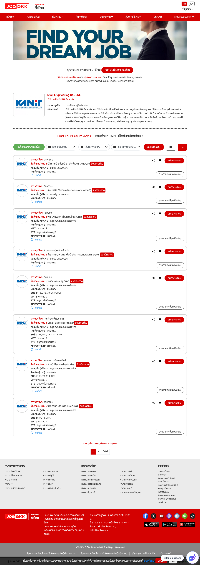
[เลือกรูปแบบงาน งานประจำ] (61, 147)
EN (191, 4)
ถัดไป (105, 452)
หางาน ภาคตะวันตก (128, 479)
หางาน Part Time (12, 471)
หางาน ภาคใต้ (126, 471)
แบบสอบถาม (163, 492)
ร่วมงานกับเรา (164, 471)
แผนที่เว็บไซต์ (163, 481)
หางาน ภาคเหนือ (88, 475)
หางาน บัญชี (48, 475)
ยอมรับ (161, 561)
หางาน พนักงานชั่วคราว (15, 488)
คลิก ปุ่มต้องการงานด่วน (117, 70)
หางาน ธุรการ (49, 479)
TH (184, 4)
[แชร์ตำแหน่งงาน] (153, 161)
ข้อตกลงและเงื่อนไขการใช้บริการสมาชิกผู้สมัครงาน (103, 553)
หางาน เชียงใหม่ (126, 484)
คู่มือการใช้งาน (132, 17)
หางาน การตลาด (50, 471)
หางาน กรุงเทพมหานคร (91, 484)
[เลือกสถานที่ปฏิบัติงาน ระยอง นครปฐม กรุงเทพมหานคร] (126, 147)
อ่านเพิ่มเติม (149, 560)
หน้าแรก (10, 17)
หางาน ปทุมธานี (88, 492)
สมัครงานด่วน (174, 161)
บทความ (158, 17)
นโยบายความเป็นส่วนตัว (143, 553)
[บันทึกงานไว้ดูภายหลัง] (160, 161)
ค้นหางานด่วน (33, 17)
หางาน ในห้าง (48, 484)
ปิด (173, 561)
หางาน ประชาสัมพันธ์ (52, 488)
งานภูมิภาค (105, 17)
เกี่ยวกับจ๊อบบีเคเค (183, 17)
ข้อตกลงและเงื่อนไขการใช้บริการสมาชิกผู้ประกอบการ (51, 553)
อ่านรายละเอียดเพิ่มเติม (170, 174)
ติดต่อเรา (162, 474)
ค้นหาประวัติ (81, 17)
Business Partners (166, 495)
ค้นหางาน (57, 17)
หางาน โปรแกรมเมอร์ (13, 475)
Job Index (163, 502)
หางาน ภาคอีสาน (127, 475)
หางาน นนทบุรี (126, 488)
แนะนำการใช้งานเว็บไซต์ (168, 485)
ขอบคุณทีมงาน (164, 488)
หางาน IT (9, 484)
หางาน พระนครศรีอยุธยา (131, 492)
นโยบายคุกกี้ (165, 553)
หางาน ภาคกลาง (88, 471)
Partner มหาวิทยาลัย (167, 498)
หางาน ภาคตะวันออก (90, 479)
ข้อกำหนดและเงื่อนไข (166, 478)
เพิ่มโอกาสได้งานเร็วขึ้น (29, 147)
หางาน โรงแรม (11, 479)
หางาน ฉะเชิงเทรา (88, 488)
